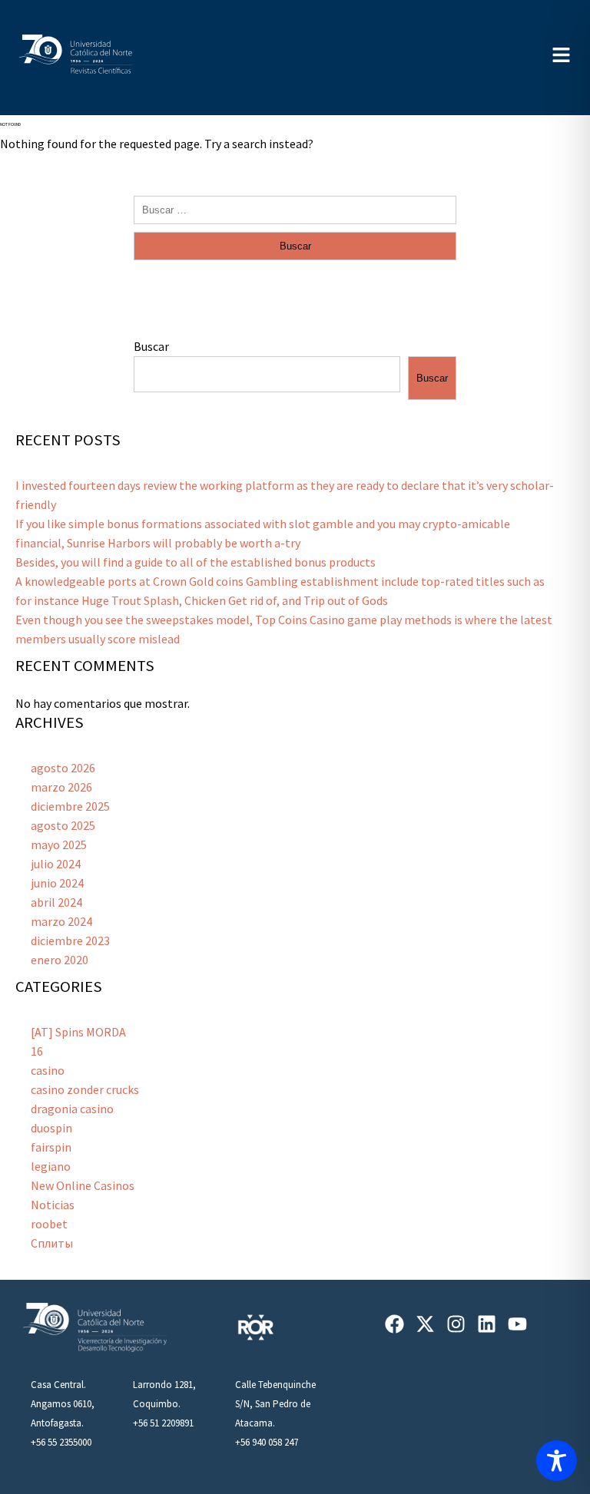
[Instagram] (455, 1324)
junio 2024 (57, 883)
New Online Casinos (82, 1185)
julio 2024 (56, 863)
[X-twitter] (425, 1324)
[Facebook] (394, 1324)
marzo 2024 (61, 921)
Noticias (53, 1204)
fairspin (51, 1147)
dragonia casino (72, 1108)
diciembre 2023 (70, 940)
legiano (51, 1166)
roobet (49, 1223)
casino (48, 1070)
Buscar (151, 346)
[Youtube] (517, 1324)
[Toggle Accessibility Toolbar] (556, 1460)
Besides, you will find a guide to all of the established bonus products (195, 562)
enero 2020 (59, 959)
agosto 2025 (63, 825)
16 (37, 1051)
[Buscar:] (295, 208)
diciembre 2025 (70, 806)
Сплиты (52, 1243)
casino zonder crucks (85, 1089)
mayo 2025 (59, 844)
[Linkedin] (486, 1324)
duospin (51, 1127)
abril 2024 (56, 902)
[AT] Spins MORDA (78, 1032)
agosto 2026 (63, 767)
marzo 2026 (61, 787)
